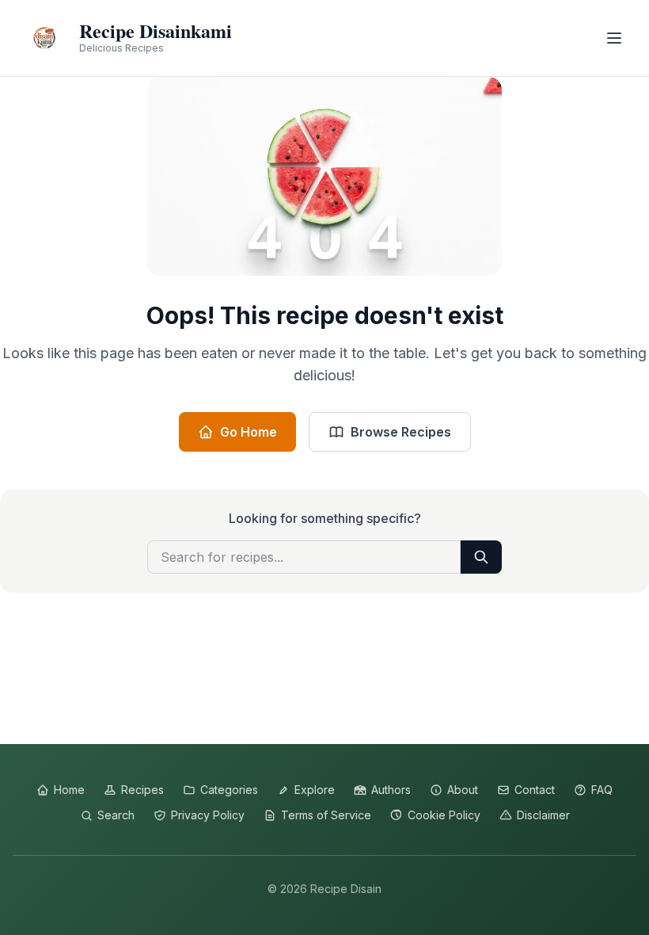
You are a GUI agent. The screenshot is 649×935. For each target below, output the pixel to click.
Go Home (248, 432)
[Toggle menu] (614, 38)
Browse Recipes (401, 432)
